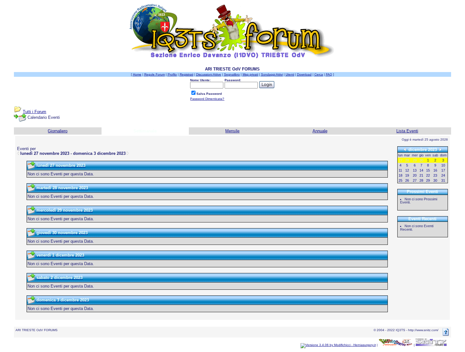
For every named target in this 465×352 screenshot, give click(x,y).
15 (428, 170)
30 (435, 180)
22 (428, 175)
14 (421, 170)
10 (443, 165)
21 (421, 175)
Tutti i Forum (34, 111)
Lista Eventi (407, 131)
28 (421, 180)
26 (407, 180)
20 (415, 175)
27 (415, 180)
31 (443, 180)
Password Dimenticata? (207, 98)
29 (428, 180)
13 (415, 170)
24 (443, 175)
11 (400, 170)
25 (400, 180)
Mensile (232, 131)
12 (407, 170)
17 (443, 170)
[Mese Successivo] (440, 149)
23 (435, 175)
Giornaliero (57, 131)
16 (435, 170)
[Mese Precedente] (405, 149)
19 (407, 175)
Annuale (320, 131)
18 (400, 175)
